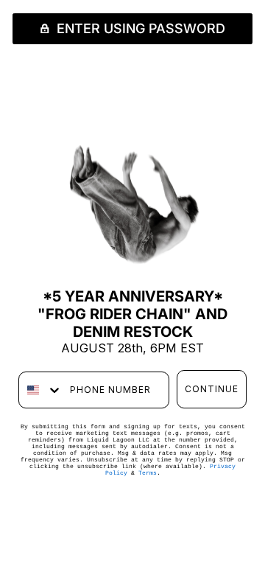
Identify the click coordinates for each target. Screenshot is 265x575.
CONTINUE (212, 388)
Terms (147, 473)
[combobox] (41, 390)
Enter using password (139, 28)
